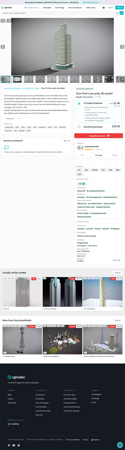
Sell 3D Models (68, 390)
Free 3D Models (41, 407)
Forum (93, 402)
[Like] (82, 162)
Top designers (96, 394)
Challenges (95, 398)
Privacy (85, 440)
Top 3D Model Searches (71, 407)
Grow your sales (69, 395)
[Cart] (104, 8)
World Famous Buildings (51, 356)
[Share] (115, 162)
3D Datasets (40, 399)
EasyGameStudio (92, 146)
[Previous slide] (3, 47)
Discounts (39, 415)
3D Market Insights (70, 399)
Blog (9, 395)
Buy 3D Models (41, 390)
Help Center (12, 403)
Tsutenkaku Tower (9, 356)
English (95, 440)
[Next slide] (122, 47)
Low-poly (89, 228)
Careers (10, 399)
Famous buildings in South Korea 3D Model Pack (99, 356)
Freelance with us (69, 403)
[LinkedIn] (9, 445)
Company (11, 390)
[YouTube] (14, 445)
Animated (81, 228)
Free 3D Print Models (43, 411)
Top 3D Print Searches (71, 411)
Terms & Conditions (73, 440)
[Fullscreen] (2, 21)
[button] (117, 13)
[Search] (122, 13)
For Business (40, 395)
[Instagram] (19, 445)
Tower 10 (6, 309)
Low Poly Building (89, 309)
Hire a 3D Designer (42, 403)
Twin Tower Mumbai (49, 309)
